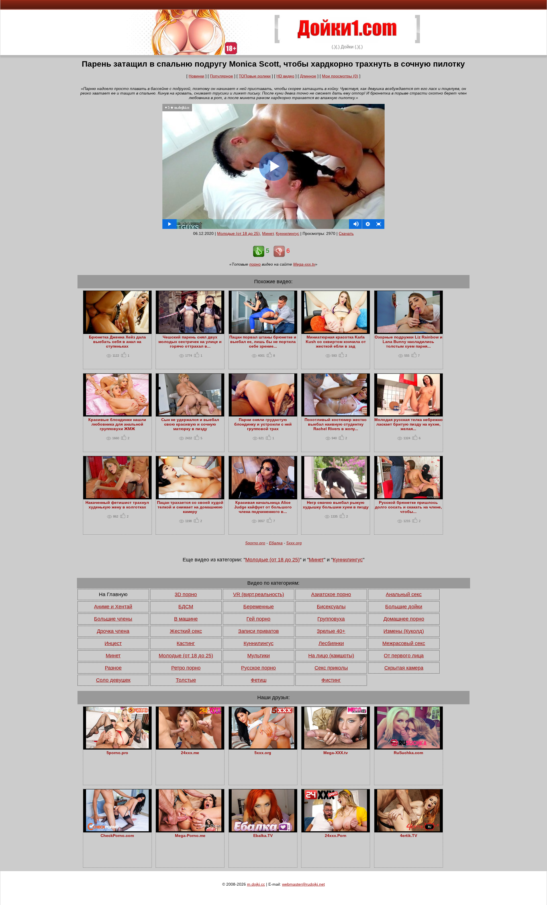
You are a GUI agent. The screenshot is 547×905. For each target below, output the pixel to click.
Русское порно (258, 668)
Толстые (186, 680)
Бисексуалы (331, 607)
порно (255, 264)
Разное (113, 668)
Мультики (258, 655)
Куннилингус (287, 233)
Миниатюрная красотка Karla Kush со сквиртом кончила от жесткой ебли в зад (336, 341)
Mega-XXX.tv (335, 752)
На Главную (113, 594)
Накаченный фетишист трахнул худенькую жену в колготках (117, 504)
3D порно (186, 594)
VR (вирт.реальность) (258, 594)
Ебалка (276, 543)
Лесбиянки (331, 643)
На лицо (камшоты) (331, 655)
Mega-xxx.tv (304, 264)
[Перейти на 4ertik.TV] (408, 830)
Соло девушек (113, 680)
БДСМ (185, 607)
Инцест (113, 643)
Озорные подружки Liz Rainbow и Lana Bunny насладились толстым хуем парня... (408, 341)
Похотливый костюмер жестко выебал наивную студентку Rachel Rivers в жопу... (336, 424)
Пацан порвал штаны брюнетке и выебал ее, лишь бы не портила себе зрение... (262, 341)
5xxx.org (294, 543)
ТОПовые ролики (255, 76)
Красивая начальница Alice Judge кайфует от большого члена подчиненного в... (263, 507)
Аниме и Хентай (113, 607)
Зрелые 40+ (331, 631)
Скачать (346, 233)
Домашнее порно (403, 619)
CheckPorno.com (117, 835)
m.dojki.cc (256, 884)
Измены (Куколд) (403, 631)
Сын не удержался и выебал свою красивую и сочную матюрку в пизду (190, 424)
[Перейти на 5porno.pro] (117, 747)
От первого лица (404, 655)
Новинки (196, 76)
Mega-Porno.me (190, 835)
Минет (268, 233)
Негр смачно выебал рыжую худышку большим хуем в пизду (336, 504)
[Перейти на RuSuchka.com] (408, 747)
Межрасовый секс (403, 643)
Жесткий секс (186, 631)
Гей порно (258, 619)
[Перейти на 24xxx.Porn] (335, 830)
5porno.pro (255, 543)
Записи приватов (258, 631)
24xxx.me (190, 752)
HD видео (285, 76)
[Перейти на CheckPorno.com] (117, 830)
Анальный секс (404, 594)
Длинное (308, 76)
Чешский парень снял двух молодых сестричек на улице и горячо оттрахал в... (190, 341)
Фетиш (258, 680)
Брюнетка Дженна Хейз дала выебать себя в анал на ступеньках (117, 341)
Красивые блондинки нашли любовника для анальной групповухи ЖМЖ (117, 424)
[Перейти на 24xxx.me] (190, 747)
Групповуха (331, 619)
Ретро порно (186, 668)
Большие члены (113, 619)
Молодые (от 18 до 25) (238, 233)
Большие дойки (403, 607)
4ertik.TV (408, 835)
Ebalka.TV (263, 835)
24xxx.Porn (335, 835)
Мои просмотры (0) (340, 76)
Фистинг (331, 680)
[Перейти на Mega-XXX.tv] (335, 747)
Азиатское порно (331, 594)
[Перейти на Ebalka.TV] (263, 830)
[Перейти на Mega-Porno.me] (190, 830)
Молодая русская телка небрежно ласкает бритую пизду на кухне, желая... (408, 424)
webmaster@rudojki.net (303, 884)
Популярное (221, 76)
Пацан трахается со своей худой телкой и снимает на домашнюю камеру (190, 507)
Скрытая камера (403, 668)
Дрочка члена (113, 631)
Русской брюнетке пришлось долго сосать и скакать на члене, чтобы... (408, 507)
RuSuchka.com (408, 752)
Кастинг (186, 643)
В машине (186, 619)
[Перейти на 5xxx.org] (263, 747)
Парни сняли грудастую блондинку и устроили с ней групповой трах (263, 424)
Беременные (258, 607)
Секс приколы (331, 668)
